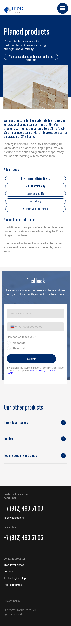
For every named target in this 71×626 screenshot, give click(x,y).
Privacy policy (12, 600)
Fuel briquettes (13, 584)
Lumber (8, 571)
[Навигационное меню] (62, 8)
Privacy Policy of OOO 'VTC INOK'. (34, 372)
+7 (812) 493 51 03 (23, 508)
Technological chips (15, 578)
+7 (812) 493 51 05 (23, 537)
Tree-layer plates (14, 564)
